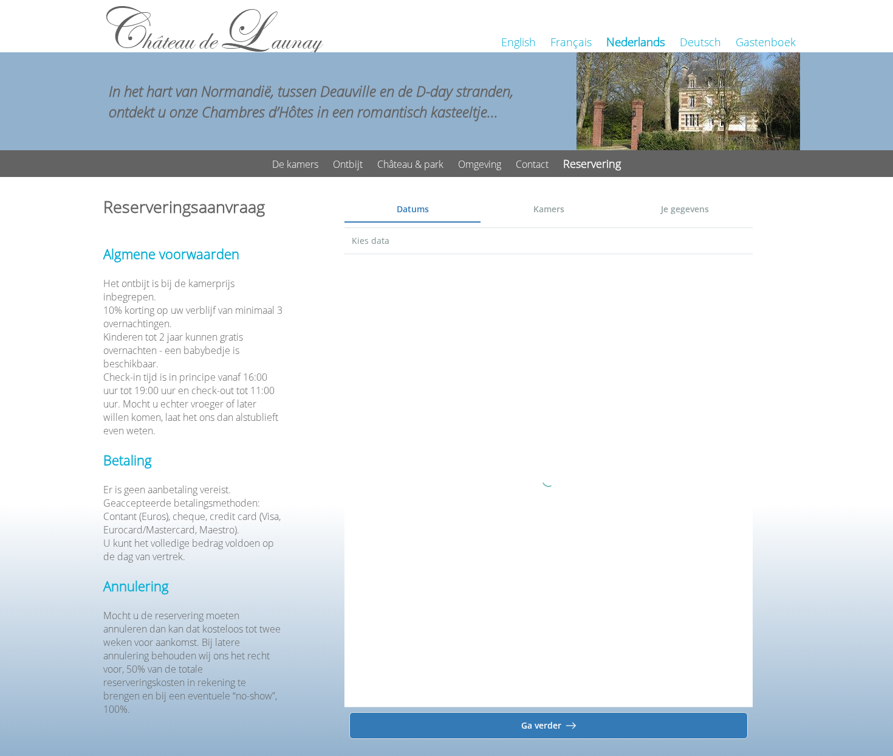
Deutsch (700, 42)
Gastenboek (766, 42)
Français (571, 42)
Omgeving (479, 164)
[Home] (215, 29)
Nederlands (635, 41)
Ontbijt (348, 164)
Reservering (592, 163)
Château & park (410, 164)
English (518, 42)
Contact (532, 164)
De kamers (295, 164)
